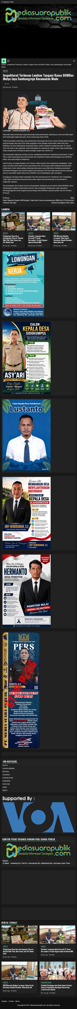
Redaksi (4, 1001)
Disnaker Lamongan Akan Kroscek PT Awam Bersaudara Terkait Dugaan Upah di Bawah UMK (37, 239)
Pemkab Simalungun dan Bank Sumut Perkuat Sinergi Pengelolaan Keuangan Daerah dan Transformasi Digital (56, 987)
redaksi (16, 87)
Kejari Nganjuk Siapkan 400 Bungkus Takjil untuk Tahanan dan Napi (20, 200)
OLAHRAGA (6, 775)
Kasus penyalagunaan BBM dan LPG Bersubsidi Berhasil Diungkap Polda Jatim (56, 200)
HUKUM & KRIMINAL (9, 768)
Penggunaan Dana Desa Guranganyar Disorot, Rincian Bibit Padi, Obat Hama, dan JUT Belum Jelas (13, 239)
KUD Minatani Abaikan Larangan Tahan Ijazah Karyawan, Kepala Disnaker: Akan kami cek (63, 239)
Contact (11, 1001)
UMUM (5, 787)
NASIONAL (6, 771)
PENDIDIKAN (6, 781)
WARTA (5, 71)
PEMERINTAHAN (8, 778)
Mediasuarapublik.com (38, 1005)
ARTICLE (5, 765)
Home (4, 65)
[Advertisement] (38, 43)
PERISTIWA (6, 784)
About (17, 1001)
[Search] (74, 61)
